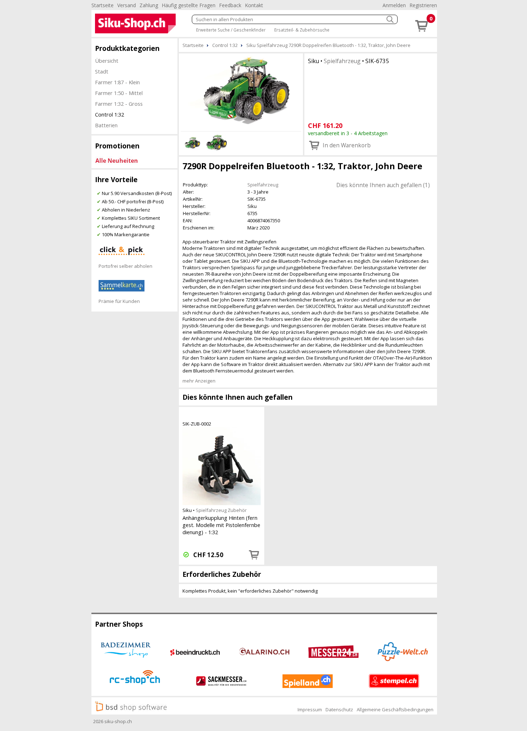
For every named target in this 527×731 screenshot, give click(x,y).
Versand (126, 5)
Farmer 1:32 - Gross (119, 103)
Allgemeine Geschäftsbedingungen (395, 709)
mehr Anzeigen (198, 381)
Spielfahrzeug (342, 61)
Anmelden (394, 5)
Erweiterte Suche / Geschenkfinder (231, 30)
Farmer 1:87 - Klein (117, 82)
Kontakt (254, 5)
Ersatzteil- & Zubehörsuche (301, 30)
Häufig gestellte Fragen (188, 5)
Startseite (102, 5)
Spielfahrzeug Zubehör (221, 510)
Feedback (230, 5)
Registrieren (423, 5)
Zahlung (148, 5)
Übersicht (106, 60)
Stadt (101, 71)
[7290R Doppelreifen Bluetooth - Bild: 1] (241, 91)
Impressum (310, 709)
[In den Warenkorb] (254, 554)
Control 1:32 (109, 114)
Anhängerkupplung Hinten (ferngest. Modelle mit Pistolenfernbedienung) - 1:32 (221, 525)
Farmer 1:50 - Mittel (119, 92)
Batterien (106, 125)
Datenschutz (339, 709)
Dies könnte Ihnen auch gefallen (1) (383, 185)
